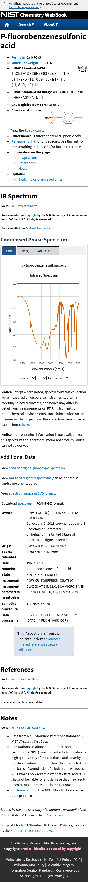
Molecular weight (24, 62)
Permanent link (23, 141)
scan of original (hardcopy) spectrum (37, 468)
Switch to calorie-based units (40, 179)
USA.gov (46, 875)
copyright (30, 215)
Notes (23, 168)
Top (12, 206)
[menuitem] (7, 24)
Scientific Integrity (60, 865)
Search (25, 24)
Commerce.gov (67, 870)
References (27, 163)
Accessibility (39, 843)
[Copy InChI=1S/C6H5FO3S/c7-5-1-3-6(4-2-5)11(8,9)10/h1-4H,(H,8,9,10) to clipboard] (36, 85)
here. (26, 424)
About (49, 24)
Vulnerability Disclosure (24, 859)
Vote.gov (61, 875)
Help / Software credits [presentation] (38, 250)
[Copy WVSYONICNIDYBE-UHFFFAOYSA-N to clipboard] (41, 98)
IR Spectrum (28, 157)
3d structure (34, 130)
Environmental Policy (28, 865)
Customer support (25, 790)
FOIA (77, 859)
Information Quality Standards (31, 870)
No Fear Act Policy (57, 859)
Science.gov (29, 875)
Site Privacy (19, 843)
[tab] (9, 250)
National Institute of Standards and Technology (10, 15)
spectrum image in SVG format (32, 493)
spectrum (25, 503)
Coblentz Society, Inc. (38, 228)
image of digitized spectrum (30, 478)
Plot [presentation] (9, 250)
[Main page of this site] (7, 24)
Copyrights (12, 848)
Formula (18, 57)
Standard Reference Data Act (32, 830)
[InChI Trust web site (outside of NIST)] (82, 71)
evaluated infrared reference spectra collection (39, 644)
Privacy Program (63, 843)
